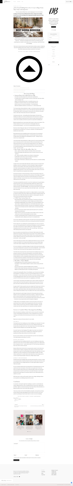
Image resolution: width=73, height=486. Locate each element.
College (14, 1)
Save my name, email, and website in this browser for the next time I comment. (27, 457)
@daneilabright (9, 480)
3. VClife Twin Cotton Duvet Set (19, 90)
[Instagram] (66, 1)
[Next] (41, 423)
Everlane (53, 49)
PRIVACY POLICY (54, 470)
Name (15, 455)
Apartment (18, 1)
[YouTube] (70, 1)
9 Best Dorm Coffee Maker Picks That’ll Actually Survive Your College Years (38, 427)
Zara (53, 58)
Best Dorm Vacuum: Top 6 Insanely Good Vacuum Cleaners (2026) (20, 405)
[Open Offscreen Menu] (1, 1)
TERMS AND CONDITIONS (53, 472)
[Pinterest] (69, 1)
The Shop (43, 471)
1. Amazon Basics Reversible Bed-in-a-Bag (21, 87)
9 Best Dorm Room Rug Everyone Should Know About (37, 405)
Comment (16, 443)
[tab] (27, 431)
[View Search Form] (71, 1)
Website (37, 455)
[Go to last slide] (17, 423)
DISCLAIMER (53, 474)
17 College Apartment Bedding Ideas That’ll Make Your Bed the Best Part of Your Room (29, 427)
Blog (42, 473)
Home (22, 1)
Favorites (43, 474)
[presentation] (21, 420)
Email (26, 455)
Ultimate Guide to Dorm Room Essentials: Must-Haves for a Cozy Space (20, 427)
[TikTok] (67, 1)
